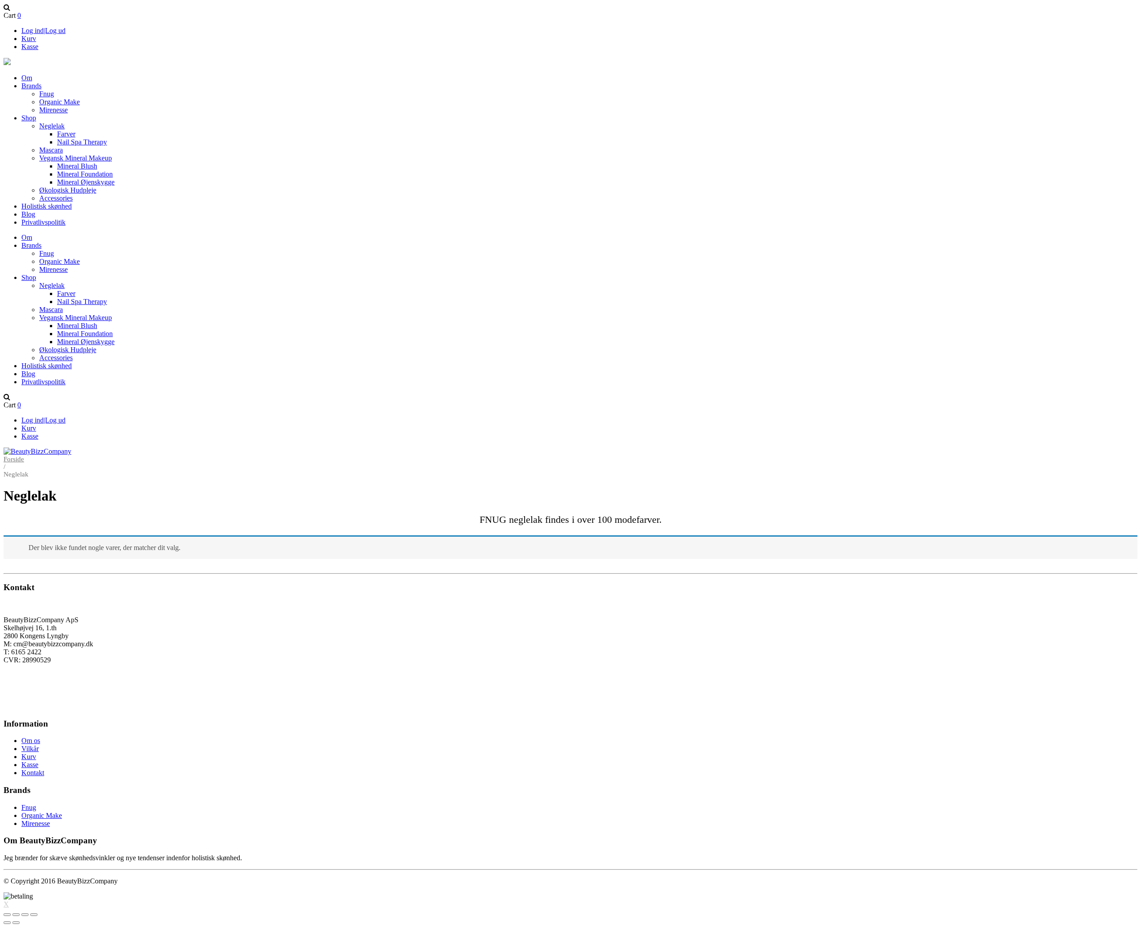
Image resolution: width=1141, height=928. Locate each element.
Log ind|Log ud (43, 30)
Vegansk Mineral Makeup (75, 158)
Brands (31, 86)
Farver (66, 134)
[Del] (16, 914)
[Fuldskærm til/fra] (25, 914)
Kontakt (32, 772)
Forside (14, 459)
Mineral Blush (77, 166)
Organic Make (59, 102)
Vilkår (30, 748)
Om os (30, 740)
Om (26, 78)
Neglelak (52, 126)
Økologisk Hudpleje (67, 190)
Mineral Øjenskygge (86, 182)
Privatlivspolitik (43, 222)
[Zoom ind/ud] (33, 914)
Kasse (29, 46)
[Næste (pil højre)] (16, 922)
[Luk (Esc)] (7, 914)
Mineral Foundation (85, 174)
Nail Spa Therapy (82, 142)
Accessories (56, 198)
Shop (28, 118)
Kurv (28, 38)
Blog (28, 214)
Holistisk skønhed (46, 206)
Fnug (46, 94)
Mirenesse (53, 110)
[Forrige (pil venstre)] (7, 922)
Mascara (51, 150)
